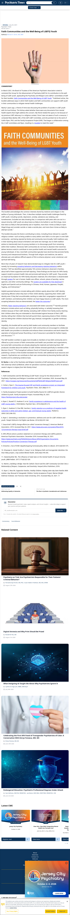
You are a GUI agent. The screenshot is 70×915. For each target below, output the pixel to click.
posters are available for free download (48, 282)
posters (10, 279)
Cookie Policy (13, 908)
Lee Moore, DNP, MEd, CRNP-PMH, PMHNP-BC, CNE (41, 793)
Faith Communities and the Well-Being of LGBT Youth (33, 98)
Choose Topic (33, 7)
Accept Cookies (50, 911)
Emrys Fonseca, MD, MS (12, 741)
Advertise (35, 855)
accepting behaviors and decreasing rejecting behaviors (37, 266)
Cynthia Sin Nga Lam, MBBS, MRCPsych (16, 686)
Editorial (35, 859)
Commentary (5, 521)
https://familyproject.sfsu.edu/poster (14, 397)
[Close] (67, 901)
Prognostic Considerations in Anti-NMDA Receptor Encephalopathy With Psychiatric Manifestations (51, 492)
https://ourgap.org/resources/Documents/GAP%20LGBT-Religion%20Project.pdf (34, 381)
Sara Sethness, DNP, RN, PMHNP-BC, (15, 793)
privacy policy (36, 514)
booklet (37, 123)
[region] (35, 907)
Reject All (62, 911)
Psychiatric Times (6, 27)
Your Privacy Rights (12, 911)
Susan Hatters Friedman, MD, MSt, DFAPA (36, 582)
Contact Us (35, 857)
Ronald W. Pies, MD (10, 634)
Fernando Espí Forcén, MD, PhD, (14, 582)
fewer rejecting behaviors (17, 306)
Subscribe (60, 510)
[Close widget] (66, 863)
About (35, 853)
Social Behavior (15, 521)
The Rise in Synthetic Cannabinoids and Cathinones (16, 491)
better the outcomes (43, 301)
